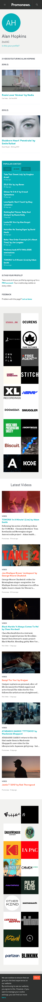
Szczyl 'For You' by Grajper (15, 680)
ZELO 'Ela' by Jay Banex (14, 184)
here (4, 997)
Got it (36, 977)
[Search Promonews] (37, 4)
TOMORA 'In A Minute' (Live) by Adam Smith (20, 521)
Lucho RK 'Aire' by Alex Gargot (17, 222)
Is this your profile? (10, 45)
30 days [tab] (16, 169)
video (4, 516)
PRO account (7, 282)
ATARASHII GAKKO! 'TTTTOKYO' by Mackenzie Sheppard (19, 732)
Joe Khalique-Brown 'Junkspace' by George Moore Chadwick (19, 574)
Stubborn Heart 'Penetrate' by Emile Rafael (18, 142)
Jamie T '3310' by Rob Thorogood (18, 784)
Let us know (27, 299)
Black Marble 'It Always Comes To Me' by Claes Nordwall (20, 628)
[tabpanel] (21, 220)
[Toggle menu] (5, 4)
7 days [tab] (7, 169)
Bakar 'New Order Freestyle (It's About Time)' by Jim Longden (20, 241)
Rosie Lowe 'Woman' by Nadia (18, 94)
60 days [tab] (26, 169)
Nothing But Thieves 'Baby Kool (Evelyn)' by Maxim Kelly (17, 213)
